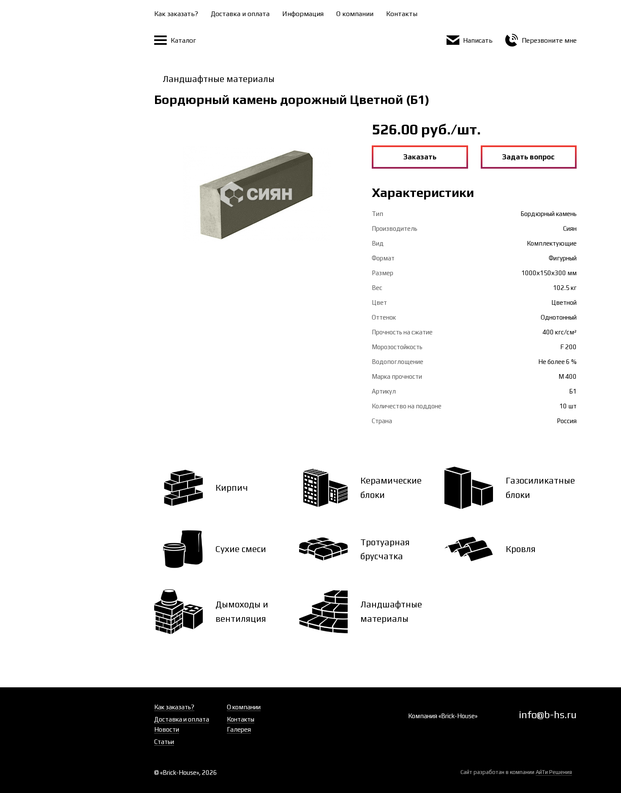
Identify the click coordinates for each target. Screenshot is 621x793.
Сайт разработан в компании (516, 772)
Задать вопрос (528, 157)
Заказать (419, 157)
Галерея (239, 729)
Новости (166, 729)
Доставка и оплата (240, 14)
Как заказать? (176, 14)
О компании (354, 14)
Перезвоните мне (548, 40)
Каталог (182, 40)
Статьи (164, 741)
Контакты (401, 14)
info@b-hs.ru (548, 714)
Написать (477, 40)
